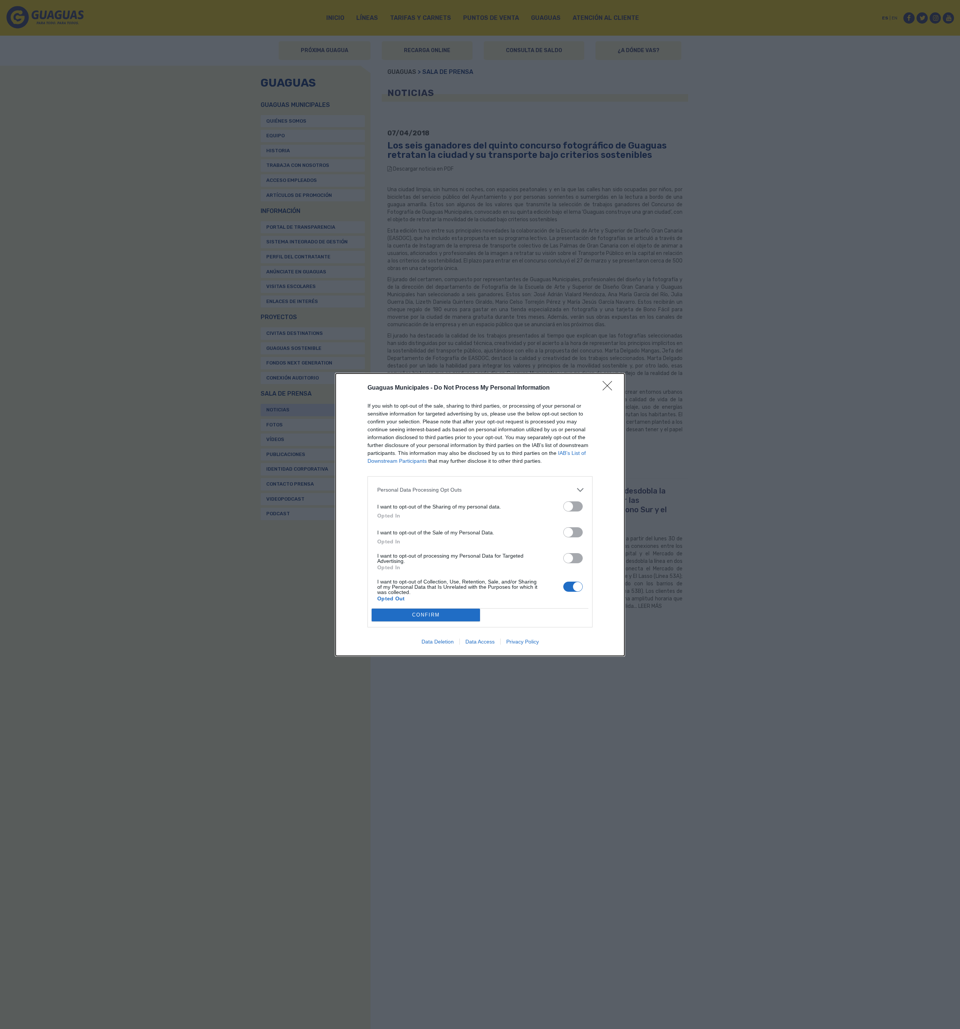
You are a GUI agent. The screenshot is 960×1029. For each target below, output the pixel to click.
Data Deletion (438, 642)
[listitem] (480, 490)
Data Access (480, 642)
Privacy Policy (522, 642)
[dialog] (480, 515)
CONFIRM (426, 615)
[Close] (610, 388)
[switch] (573, 506)
